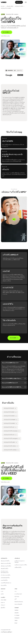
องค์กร (2, 594)
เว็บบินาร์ (3, 605)
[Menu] (25, 2)
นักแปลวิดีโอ (3, 585)
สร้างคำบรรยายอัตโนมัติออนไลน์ (4, 571)
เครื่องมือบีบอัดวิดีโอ (5, 577)
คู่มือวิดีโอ (3, 607)
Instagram (17, 618)
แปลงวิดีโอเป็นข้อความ (6, 582)
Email (16, 623)
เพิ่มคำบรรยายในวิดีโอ (6, 563)
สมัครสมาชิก (19, 2)
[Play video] (14, 219)
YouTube (16, 610)
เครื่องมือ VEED (10, 6)
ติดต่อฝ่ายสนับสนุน (19, 601)
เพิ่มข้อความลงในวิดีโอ (6, 566)
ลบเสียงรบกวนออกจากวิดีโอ (21, 565)
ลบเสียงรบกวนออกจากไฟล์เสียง (19, 561)
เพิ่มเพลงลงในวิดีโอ (5, 561)
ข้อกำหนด (17, 596)
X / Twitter (17, 615)
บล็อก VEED (3, 600)
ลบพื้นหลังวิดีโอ (18, 567)
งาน (15, 591)
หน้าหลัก (3, 6)
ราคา (2, 591)
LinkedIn (17, 612)
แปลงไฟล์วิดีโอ (4, 580)
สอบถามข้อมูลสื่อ (18, 604)
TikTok (16, 620)
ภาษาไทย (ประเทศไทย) (6, 632)
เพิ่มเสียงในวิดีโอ (4, 568)
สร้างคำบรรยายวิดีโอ (5, 575)
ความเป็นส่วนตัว (18, 594)
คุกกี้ (15, 599)
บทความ (3, 602)
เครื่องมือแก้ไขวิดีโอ (19, 6)
